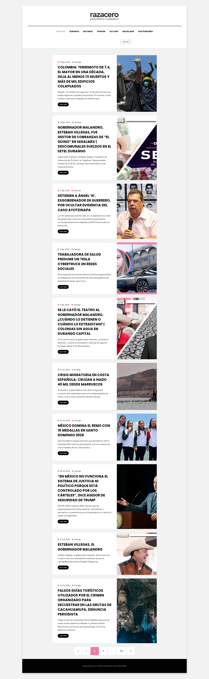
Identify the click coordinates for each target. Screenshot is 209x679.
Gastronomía (145, 31)
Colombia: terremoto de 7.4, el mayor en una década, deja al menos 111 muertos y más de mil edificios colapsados (84, 77)
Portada (60, 31)
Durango (74, 31)
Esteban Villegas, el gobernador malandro (80, 547)
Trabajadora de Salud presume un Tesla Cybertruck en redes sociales (79, 261)
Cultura (113, 31)
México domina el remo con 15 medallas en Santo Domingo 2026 (84, 430)
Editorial (88, 31)
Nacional (77, 191)
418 (123, 651)
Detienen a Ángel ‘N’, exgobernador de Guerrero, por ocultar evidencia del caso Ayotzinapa (84, 202)
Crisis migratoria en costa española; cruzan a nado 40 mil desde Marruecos (83, 380)
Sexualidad (128, 31)
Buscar (126, 42)
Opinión (101, 31)
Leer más (63, 104)
